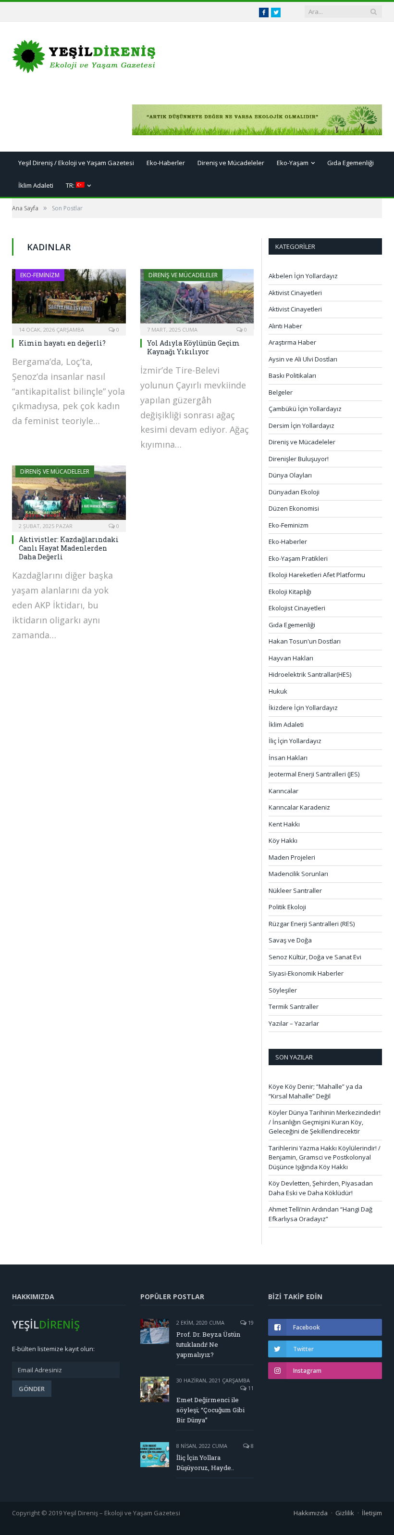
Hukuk (278, 691)
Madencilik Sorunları (298, 873)
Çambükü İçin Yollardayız (305, 408)
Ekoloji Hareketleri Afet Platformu (317, 574)
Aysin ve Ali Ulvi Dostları (303, 359)
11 (250, 1388)
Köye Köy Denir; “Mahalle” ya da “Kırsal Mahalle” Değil (315, 1091)
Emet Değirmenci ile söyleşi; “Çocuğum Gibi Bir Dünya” (210, 1409)
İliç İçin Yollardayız (295, 740)
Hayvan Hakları (291, 658)
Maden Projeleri (292, 857)
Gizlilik (344, 1513)
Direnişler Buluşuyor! (299, 458)
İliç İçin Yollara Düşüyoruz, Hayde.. (205, 1462)
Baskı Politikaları (292, 375)
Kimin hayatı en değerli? (62, 343)
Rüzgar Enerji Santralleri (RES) (312, 923)
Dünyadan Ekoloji (294, 492)
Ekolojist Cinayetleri (297, 608)
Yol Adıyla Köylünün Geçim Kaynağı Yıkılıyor (193, 347)
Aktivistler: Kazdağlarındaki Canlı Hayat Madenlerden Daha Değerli (69, 548)
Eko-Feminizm (40, 275)
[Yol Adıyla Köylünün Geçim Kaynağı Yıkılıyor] (197, 299)
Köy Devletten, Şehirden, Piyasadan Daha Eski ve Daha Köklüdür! (321, 1188)
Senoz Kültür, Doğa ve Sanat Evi (315, 957)
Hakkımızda (311, 1513)
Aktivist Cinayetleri (295, 292)
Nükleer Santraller (295, 890)
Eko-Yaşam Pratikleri (298, 558)
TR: (71, 185)
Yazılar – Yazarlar (294, 1023)
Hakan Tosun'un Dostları (305, 641)
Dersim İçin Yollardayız (301, 425)
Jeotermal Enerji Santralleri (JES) (314, 774)
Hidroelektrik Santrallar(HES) (310, 674)
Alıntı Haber (285, 326)
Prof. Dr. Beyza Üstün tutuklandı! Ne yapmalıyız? (208, 1344)
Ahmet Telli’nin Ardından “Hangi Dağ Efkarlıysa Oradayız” (320, 1214)
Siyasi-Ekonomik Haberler (306, 973)
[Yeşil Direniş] (84, 54)
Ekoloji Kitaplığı (290, 591)
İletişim (372, 1513)
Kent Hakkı (284, 824)
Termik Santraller (294, 1006)
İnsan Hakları (288, 757)
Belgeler (281, 392)
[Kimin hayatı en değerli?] (69, 299)
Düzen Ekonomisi (294, 508)
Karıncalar (283, 791)
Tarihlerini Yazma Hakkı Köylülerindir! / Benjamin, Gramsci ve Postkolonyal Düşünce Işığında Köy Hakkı (325, 1157)
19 (250, 1322)
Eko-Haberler (166, 162)
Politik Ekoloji (287, 907)
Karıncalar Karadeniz (299, 807)
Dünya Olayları (290, 475)
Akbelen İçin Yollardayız (303, 275)
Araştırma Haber (292, 342)
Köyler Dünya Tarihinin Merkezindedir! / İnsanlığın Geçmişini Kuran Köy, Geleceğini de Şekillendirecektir (325, 1121)
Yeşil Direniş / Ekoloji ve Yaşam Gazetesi (76, 162)
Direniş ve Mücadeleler (230, 162)
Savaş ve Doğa (290, 940)
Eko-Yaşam (292, 162)
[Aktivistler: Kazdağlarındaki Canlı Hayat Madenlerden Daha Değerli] (69, 495)
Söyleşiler (283, 990)
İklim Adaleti (35, 185)
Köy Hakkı (283, 840)
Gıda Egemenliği (350, 162)
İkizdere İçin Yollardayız (303, 707)
